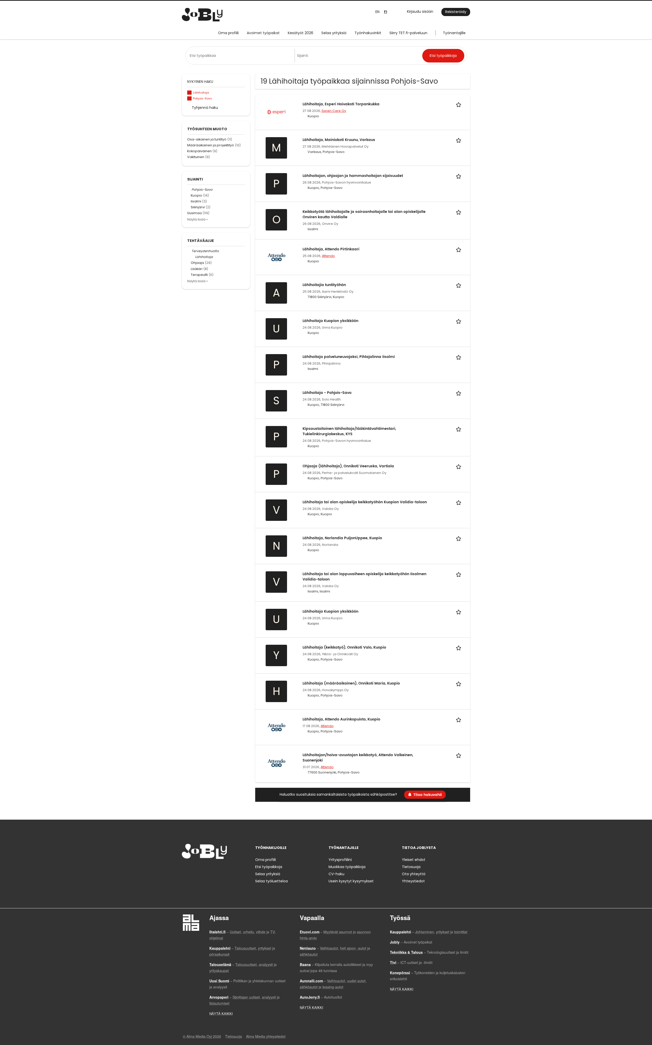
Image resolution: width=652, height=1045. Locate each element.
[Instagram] (194, 869)
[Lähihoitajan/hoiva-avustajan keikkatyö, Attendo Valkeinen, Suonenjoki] (276, 762)
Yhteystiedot (413, 881)
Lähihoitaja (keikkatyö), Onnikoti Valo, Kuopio (344, 647)
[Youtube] (218, 869)
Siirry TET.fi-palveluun (408, 32)
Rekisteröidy (455, 11)
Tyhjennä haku (205, 107)
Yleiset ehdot (413, 859)
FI (385, 12)
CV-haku (336, 873)
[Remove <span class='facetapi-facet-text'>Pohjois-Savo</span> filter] (189, 98)
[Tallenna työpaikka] (459, 104)
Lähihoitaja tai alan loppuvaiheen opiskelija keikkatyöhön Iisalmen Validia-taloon (364, 576)
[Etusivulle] (202, 14)
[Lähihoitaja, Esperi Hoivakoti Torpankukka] (276, 111)
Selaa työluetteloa (271, 881)
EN (377, 11)
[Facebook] (185, 869)
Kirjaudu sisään (420, 11)
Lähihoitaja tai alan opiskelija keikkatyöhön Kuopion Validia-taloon (365, 502)
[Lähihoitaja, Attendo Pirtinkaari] (276, 256)
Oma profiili (228, 32)
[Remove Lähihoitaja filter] (193, 257)
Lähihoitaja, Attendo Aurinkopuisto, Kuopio (341, 719)
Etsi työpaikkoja (268, 866)
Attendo (328, 256)
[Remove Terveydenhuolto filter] (189, 251)
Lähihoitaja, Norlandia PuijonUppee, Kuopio (342, 538)
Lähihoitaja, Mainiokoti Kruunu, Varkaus (339, 140)
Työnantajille (454, 32)
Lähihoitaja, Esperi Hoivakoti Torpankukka (341, 104)
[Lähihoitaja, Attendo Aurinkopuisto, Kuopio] (276, 727)
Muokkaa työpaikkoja (347, 866)
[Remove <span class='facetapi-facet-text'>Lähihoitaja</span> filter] (189, 93)
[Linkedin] (202, 869)
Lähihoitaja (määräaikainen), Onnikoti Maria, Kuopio (351, 683)
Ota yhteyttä (413, 873)
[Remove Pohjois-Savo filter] (189, 189)
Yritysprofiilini (340, 859)
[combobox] (241, 55)
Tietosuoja (411, 866)
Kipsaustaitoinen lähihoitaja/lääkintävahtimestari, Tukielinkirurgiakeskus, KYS (349, 431)
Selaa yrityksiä (333, 32)
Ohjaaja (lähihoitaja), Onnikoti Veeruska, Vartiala (348, 466)
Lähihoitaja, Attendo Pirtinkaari (331, 249)
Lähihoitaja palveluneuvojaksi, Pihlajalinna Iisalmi (349, 357)
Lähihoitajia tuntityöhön (324, 285)
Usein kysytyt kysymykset (351, 881)
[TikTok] (210, 869)
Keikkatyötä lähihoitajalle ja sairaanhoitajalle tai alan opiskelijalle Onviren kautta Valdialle (364, 214)
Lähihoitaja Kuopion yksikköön (330, 321)
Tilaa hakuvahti (427, 795)
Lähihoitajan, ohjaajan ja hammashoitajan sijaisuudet (353, 176)
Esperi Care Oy (334, 111)
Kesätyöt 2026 (300, 32)
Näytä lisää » (197, 219)
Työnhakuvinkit (368, 32)
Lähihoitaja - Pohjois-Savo (327, 393)
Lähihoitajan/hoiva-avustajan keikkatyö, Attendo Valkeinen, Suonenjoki (358, 757)
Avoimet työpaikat (263, 32)
